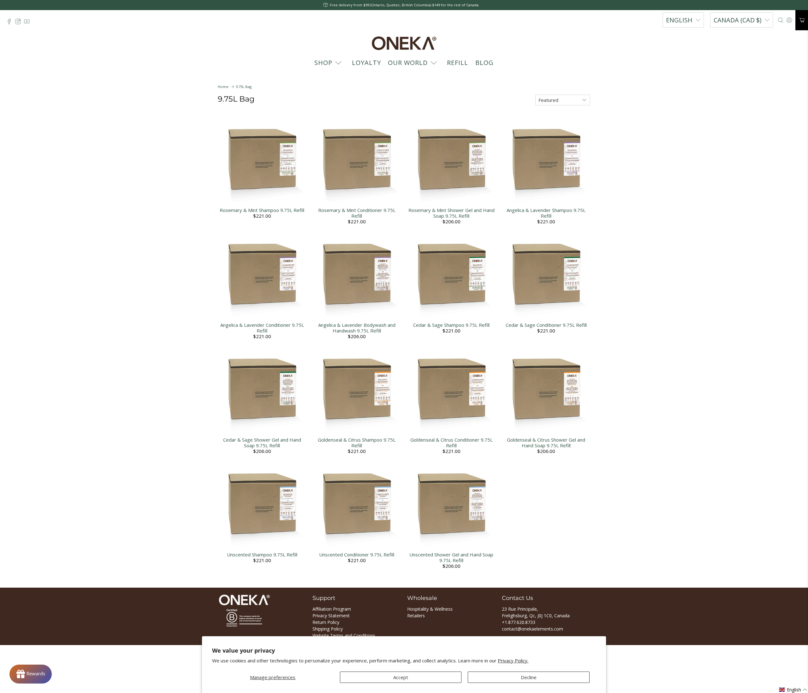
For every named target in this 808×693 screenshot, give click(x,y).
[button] (793, 689)
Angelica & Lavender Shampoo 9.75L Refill (546, 213)
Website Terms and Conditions (343, 635)
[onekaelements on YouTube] (28, 23)
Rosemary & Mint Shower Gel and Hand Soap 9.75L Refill (451, 213)
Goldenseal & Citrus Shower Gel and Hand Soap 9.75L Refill (546, 443)
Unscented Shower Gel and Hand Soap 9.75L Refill (451, 557)
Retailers (416, 616)
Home (223, 86)
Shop (323, 62)
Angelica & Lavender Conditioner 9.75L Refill (262, 328)
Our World (408, 62)
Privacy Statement (331, 616)
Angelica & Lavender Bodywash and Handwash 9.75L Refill (356, 328)
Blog (484, 62)
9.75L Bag (244, 86)
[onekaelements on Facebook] (10, 23)
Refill (457, 62)
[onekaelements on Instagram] (19, 23)
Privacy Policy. (513, 660)
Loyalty (366, 62)
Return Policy (325, 622)
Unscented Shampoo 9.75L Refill (262, 554)
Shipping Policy (327, 629)
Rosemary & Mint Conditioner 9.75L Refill (356, 213)
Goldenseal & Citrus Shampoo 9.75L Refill (356, 443)
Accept (400, 677)
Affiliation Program (331, 609)
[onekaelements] (404, 43)
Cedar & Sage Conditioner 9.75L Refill (546, 325)
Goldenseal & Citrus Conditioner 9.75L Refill (451, 443)
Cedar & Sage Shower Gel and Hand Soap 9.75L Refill (262, 443)
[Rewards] (30, 674)
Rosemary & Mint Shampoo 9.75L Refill (262, 210)
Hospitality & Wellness (430, 609)
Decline (529, 677)
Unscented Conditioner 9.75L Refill (356, 554)
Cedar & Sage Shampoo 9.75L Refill (451, 325)
